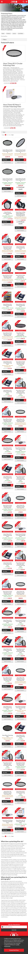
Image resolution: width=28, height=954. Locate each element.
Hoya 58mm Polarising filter (7, 736)
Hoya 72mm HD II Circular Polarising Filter (12, 64)
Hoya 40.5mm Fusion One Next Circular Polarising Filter (7, 276)
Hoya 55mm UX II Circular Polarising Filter (7, 650)
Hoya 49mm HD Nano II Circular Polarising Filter (20, 449)
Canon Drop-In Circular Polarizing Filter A (7, 213)
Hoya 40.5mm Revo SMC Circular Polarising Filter (20, 276)
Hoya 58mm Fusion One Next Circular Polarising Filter (7, 679)
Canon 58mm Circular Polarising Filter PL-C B (8, 151)
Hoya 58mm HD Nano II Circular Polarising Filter (20, 708)
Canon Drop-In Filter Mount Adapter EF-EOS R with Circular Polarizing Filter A (20, 213)
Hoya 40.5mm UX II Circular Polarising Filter (20, 305)
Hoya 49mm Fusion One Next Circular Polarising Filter (7, 420)
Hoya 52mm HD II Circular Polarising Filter (7, 535)
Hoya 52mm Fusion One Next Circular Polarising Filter (7, 506)
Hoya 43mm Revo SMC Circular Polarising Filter (20, 334)
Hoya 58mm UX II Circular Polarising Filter (20, 736)
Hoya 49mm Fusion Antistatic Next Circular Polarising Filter (20, 392)
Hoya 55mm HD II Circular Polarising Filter (7, 621)
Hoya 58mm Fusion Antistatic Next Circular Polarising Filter (20, 650)
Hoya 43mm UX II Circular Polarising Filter (7, 363)
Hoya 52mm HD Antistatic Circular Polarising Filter (20, 506)
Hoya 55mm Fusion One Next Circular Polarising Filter (7, 593)
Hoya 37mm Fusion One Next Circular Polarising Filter (7, 248)
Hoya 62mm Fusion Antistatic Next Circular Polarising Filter (7, 764)
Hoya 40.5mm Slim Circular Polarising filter (7, 305)
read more (9, 29)
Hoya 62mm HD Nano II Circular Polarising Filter (7, 821)
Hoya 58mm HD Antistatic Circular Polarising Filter (20, 679)
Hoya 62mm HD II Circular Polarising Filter (20, 793)
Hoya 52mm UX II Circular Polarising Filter (7, 564)
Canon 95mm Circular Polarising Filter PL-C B (20, 180)
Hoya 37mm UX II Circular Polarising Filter (20, 248)
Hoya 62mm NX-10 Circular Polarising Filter (20, 821)
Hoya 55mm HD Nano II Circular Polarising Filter (12, 105)
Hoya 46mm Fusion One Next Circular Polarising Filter (20, 363)
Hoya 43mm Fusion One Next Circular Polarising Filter (7, 334)
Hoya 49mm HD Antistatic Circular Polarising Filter (20, 420)
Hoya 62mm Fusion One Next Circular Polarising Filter (20, 764)
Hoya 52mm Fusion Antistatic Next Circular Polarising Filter (20, 478)
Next (12, 134)
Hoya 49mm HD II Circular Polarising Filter (7, 449)
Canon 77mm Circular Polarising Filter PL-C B (8, 180)
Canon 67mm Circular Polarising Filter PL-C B (20, 151)
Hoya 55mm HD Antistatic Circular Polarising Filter (20, 593)
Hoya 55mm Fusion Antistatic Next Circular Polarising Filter (20, 564)
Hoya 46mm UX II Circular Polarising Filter (7, 391)
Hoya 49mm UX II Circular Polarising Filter (7, 478)
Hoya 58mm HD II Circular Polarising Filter (7, 708)
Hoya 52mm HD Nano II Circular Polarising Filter (20, 535)
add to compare (7, 162)
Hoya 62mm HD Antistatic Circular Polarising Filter (7, 793)
